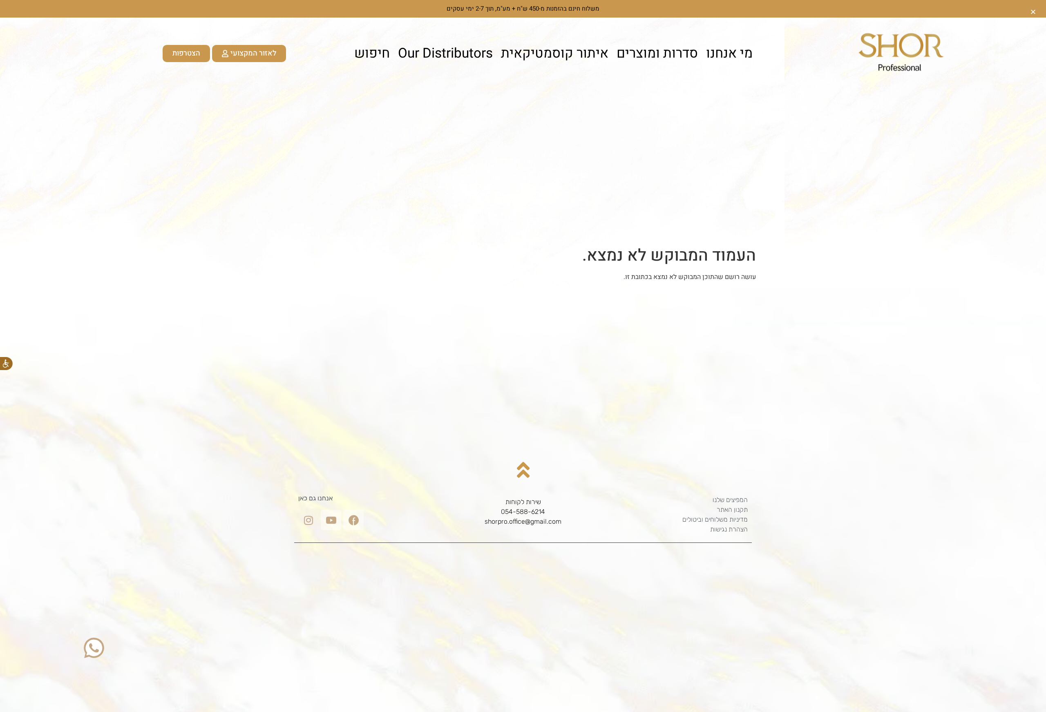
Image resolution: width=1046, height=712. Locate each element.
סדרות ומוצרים (657, 53)
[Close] (1033, 9)
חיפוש (372, 53)
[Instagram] (308, 520)
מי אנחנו (729, 53)
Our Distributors (445, 53)
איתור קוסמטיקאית (554, 53)
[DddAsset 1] (353, 520)
